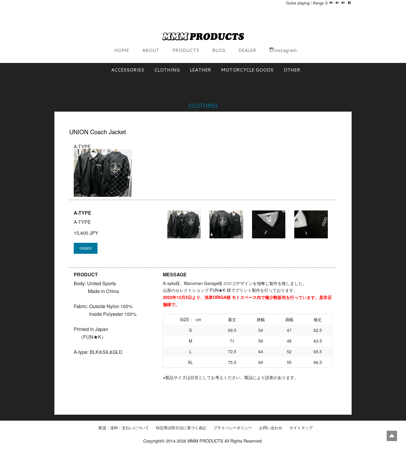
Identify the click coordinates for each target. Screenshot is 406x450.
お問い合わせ (270, 427)
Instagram (285, 50)
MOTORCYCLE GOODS (247, 69)
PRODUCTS (185, 50)
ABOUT (150, 50)
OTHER (292, 69)
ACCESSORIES (127, 69)
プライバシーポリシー (232, 427)
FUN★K (217, 290)
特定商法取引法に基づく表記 (181, 427)
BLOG (218, 50)
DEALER (247, 50)
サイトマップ (301, 427)
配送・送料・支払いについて (124, 427)
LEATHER (200, 69)
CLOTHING (167, 69)
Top (392, 436)
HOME (121, 50)
